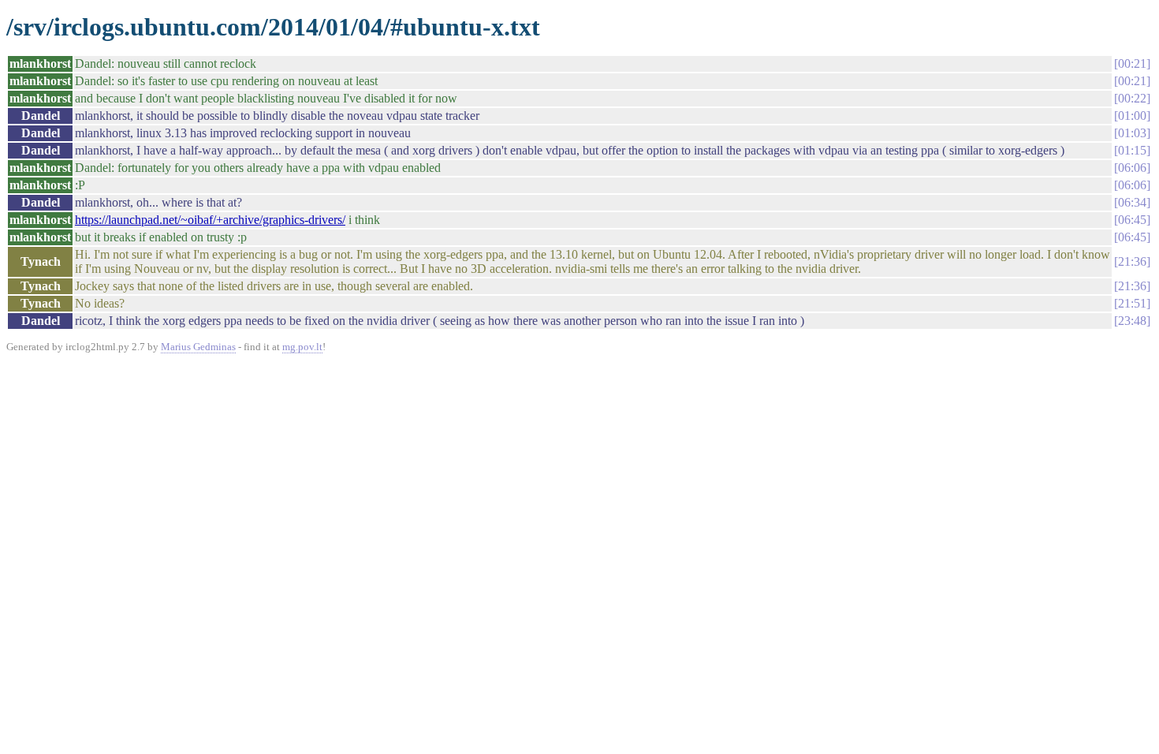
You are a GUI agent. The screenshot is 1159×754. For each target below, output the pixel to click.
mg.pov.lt (302, 347)
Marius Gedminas (198, 347)
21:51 (1132, 303)
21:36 (1132, 261)
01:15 (1132, 150)
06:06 (1132, 167)
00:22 (1132, 98)
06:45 (1132, 219)
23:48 (1132, 320)
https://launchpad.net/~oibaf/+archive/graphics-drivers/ (210, 219)
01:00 (1132, 115)
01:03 (1132, 133)
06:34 (1132, 202)
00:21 (1132, 63)
